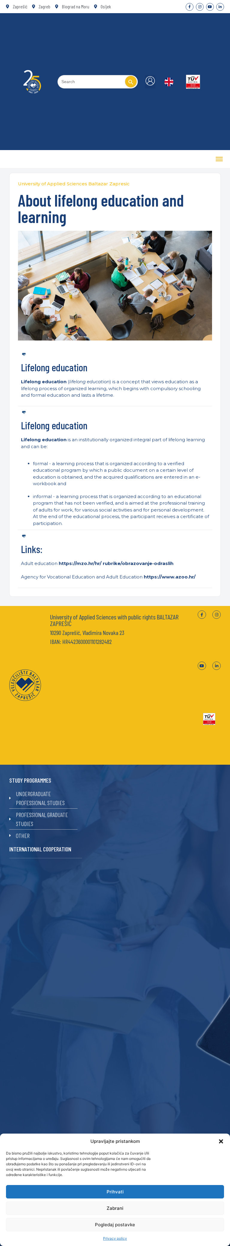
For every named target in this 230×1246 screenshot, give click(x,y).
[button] (221, 1141)
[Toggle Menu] (219, 159)
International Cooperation (40, 849)
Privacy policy (115, 1238)
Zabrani (115, 1208)
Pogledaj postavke (115, 1224)
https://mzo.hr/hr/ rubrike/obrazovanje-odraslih (116, 563)
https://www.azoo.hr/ (170, 577)
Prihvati (115, 1192)
